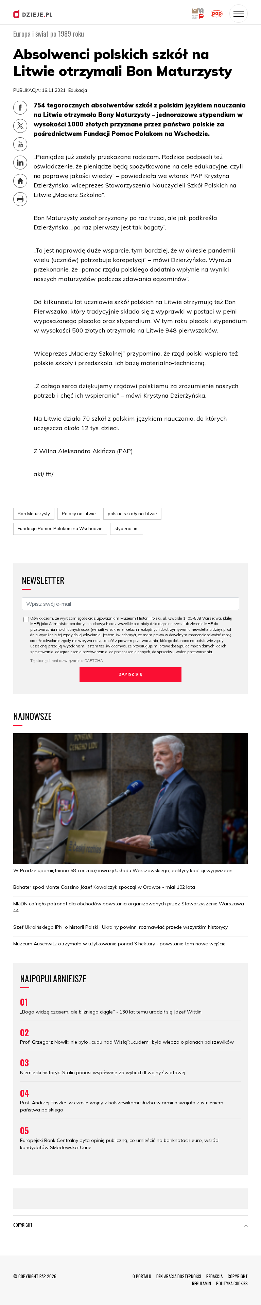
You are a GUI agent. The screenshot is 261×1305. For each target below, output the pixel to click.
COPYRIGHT (238, 1276)
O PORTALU (142, 1276)
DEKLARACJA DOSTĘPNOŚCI (178, 1276)
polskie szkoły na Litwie (132, 513)
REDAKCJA (214, 1276)
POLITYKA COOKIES (232, 1283)
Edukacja (77, 90)
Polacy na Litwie (79, 513)
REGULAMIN (201, 1283)
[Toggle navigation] (238, 13)
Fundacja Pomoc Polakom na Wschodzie (60, 528)
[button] (246, 1226)
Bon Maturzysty (34, 513)
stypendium (127, 528)
